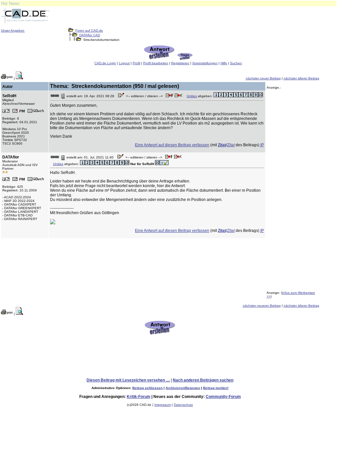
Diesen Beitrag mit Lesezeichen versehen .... (128, 380)
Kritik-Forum (138, 396)
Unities (192, 96)
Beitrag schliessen (147, 388)
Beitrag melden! (215, 388)
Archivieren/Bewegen (183, 388)
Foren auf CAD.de (89, 30)
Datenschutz (183, 405)
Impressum (162, 405)
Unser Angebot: (13, 30)
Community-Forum (223, 396)
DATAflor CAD (89, 35)
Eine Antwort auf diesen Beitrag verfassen (172, 145)
